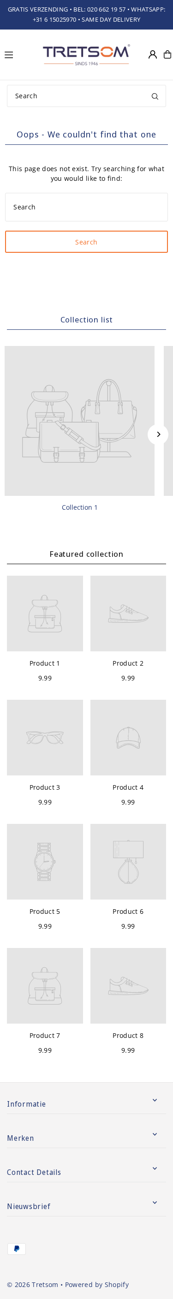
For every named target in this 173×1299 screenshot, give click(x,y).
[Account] (153, 54)
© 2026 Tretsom (33, 1284)
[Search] (155, 96)
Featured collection (86, 553)
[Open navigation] (18, 54)
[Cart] (167, 54)
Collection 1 (80, 507)
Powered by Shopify (97, 1284)
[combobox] (86, 96)
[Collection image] (80, 421)
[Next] (158, 434)
